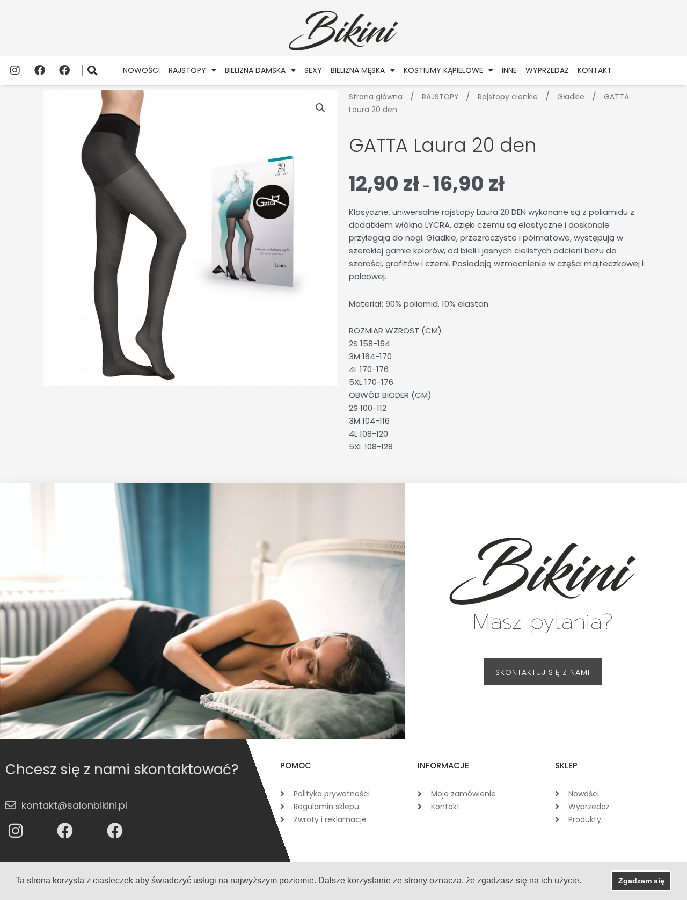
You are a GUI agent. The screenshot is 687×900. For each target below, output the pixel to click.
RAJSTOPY (187, 70)
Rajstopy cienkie (508, 97)
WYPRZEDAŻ (547, 70)
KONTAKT (595, 70)
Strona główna (376, 97)
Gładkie (570, 97)
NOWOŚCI (141, 70)
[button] (93, 70)
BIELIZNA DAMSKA (255, 70)
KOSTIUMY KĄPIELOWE (443, 70)
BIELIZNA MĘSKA (358, 70)
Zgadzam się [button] (641, 880)
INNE (509, 70)
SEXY (313, 70)
